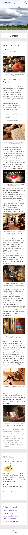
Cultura (5, 433)
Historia (21, 433)
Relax (8, 440)
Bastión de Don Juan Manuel (11, 521)
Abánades (17, 429)
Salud (11, 440)
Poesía (4, 440)
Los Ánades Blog (8, 3)
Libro (4, 438)
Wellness (12, 444)
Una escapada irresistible (10, 516)
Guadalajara (15, 433)
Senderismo (6, 442)
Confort (18, 431)
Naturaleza (20, 438)
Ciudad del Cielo (8, 513)
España (9, 433)
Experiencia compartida (10, 518)
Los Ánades (8, 429)
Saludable (16, 440)
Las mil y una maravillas (10, 510)
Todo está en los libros (16, 442)
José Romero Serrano (17, 437)
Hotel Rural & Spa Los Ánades (11, 435)
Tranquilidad (6, 444)
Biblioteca (13, 431)
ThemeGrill (14, 532)
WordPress (14, 531)
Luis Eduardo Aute (11, 438)
